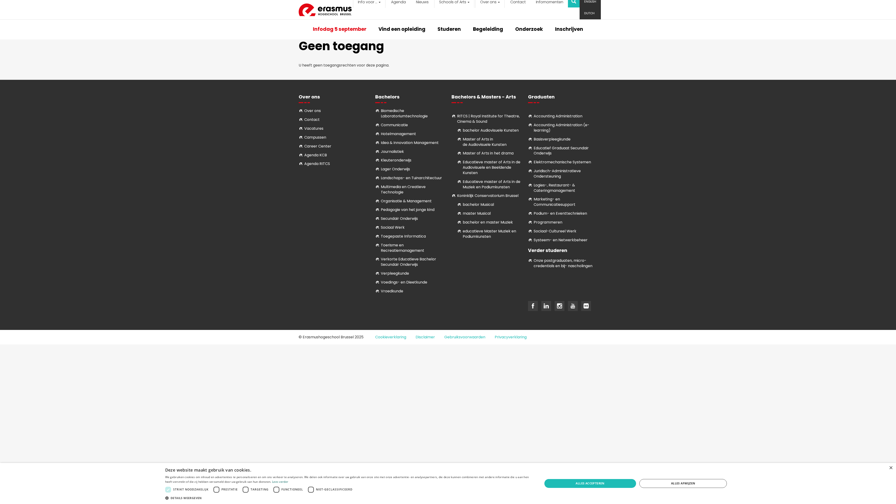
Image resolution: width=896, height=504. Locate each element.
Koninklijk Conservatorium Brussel (487, 195)
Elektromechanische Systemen (562, 162)
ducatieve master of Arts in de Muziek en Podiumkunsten (491, 184)
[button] (348, 497)
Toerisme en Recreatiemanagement (402, 247)
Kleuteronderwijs (396, 160)
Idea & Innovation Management (410, 142)
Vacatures (313, 128)
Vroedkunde (392, 291)
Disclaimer (425, 337)
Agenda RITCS (317, 163)
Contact (312, 119)
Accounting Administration (558, 116)
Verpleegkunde (395, 273)
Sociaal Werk (393, 227)
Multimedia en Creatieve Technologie (403, 189)
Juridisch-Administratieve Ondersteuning (557, 173)
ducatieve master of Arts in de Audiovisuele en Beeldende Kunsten (491, 167)
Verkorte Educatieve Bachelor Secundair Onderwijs (408, 261)
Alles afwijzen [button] (683, 483)
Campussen (315, 137)
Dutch (589, 13)
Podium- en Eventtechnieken (560, 213)
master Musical (477, 213)
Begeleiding (488, 29)
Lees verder (280, 482)
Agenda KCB (315, 155)
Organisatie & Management (406, 201)
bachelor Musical (478, 204)
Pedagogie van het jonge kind (407, 209)
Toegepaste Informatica (403, 236)
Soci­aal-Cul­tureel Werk (555, 231)
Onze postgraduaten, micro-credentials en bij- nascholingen (563, 263)
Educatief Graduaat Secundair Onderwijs (561, 150)
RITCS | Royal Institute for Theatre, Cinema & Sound (488, 118)
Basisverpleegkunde (552, 139)
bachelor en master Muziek (488, 222)
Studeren (449, 29)
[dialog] (448, 483)
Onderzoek (529, 29)
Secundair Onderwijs (399, 218)
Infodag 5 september (339, 29)
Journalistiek (392, 151)
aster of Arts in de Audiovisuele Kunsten (485, 141)
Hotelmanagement (398, 133)
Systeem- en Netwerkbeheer (561, 240)
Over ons (312, 110)
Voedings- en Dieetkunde (404, 282)
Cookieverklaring (390, 337)
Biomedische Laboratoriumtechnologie (404, 113)
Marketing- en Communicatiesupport (554, 201)
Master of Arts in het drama (488, 153)
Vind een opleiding (401, 29)
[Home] (327, 10)
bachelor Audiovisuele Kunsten (491, 130)
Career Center (317, 146)
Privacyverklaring (511, 337)
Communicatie (394, 125)
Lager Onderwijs (395, 169)
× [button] (890, 468)
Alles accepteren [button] (590, 483)
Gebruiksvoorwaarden (464, 337)
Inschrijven (569, 29)
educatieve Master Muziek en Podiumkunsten (489, 233)
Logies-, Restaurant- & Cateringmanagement (554, 187)
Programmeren (548, 222)
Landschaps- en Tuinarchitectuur (411, 178)
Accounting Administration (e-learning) (561, 127)
